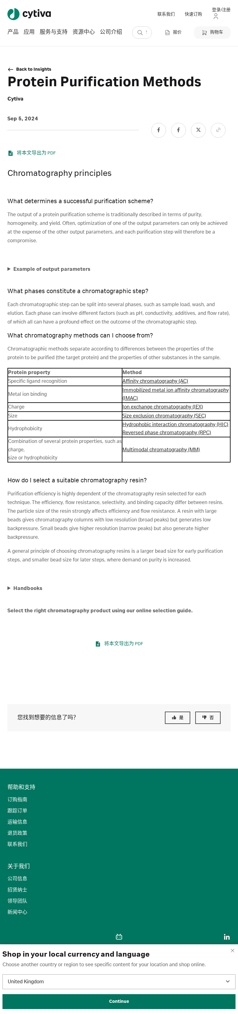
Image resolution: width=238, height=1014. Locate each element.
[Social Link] (158, 130)
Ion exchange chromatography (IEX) (162, 407)
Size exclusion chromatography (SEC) (164, 416)
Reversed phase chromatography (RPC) (166, 433)
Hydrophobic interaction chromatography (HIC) (175, 424)
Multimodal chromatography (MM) (161, 450)
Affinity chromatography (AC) (155, 381)
